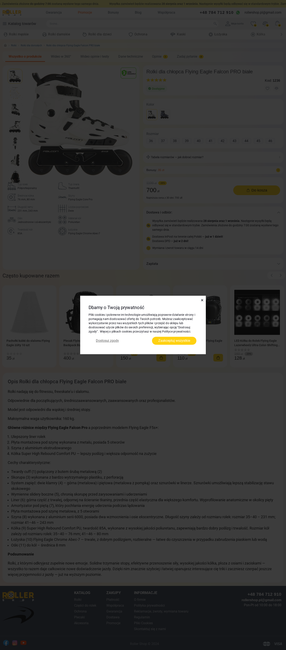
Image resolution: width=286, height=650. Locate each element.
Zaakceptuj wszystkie (174, 341)
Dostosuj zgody (107, 341)
